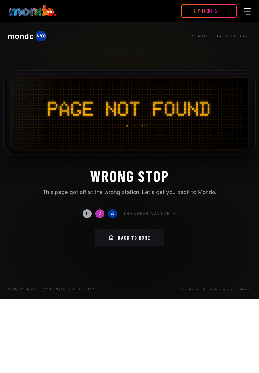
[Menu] (247, 11)
